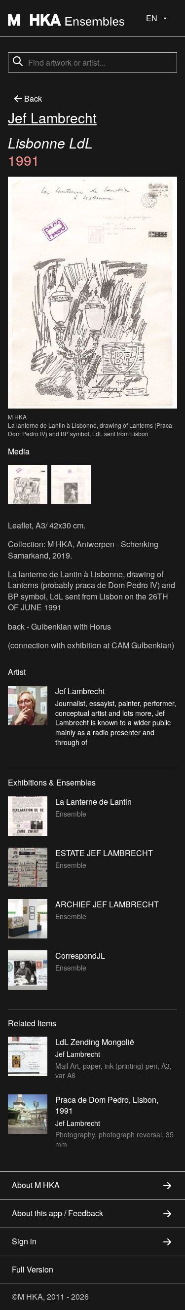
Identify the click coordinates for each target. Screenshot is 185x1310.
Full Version (32, 1269)
